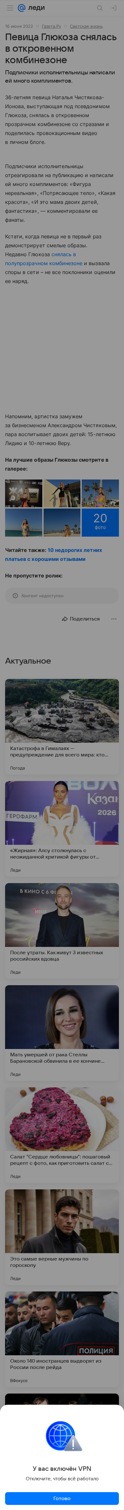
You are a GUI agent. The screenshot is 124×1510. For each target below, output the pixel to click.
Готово (62, 1498)
